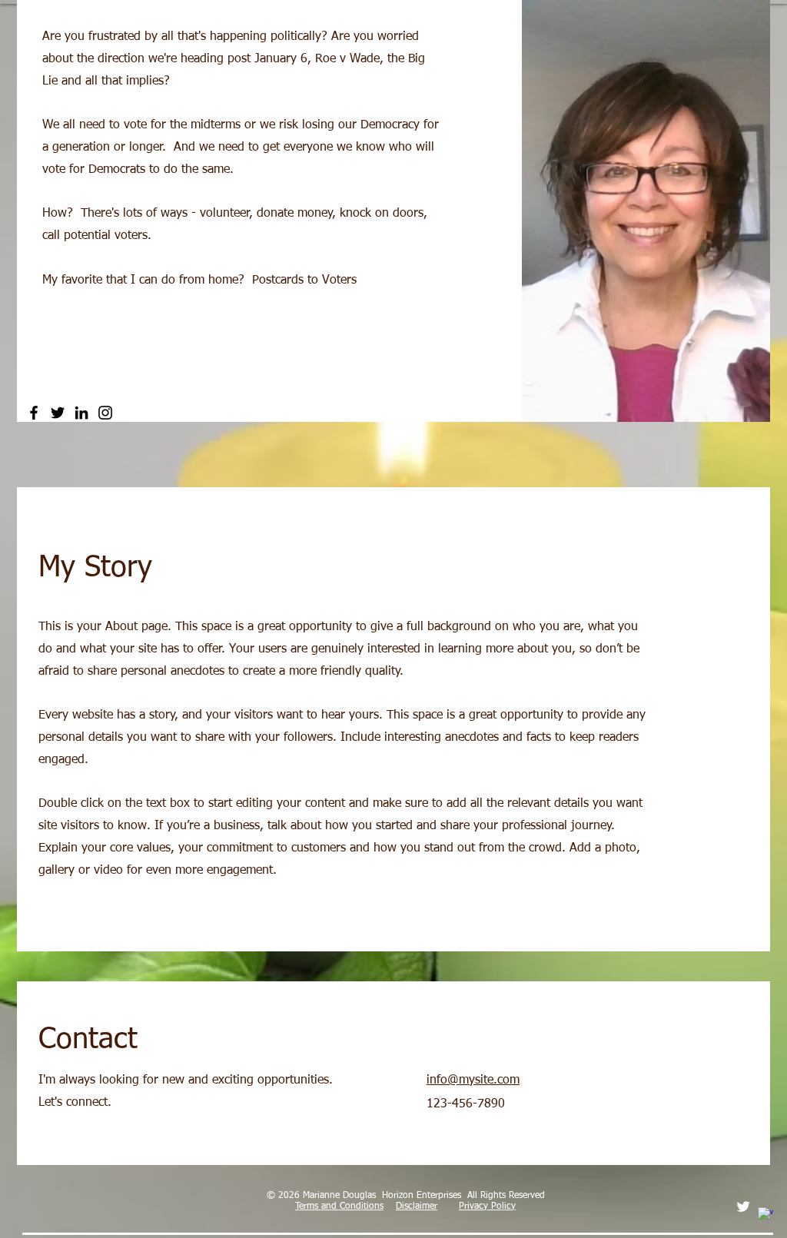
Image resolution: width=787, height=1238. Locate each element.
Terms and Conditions (339, 1206)
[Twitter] (57, 412)
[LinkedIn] (81, 412)
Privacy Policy (487, 1206)
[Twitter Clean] (743, 1206)
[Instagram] (105, 412)
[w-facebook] (765, 1215)
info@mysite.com (473, 1080)
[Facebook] (34, 412)
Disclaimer (416, 1206)
